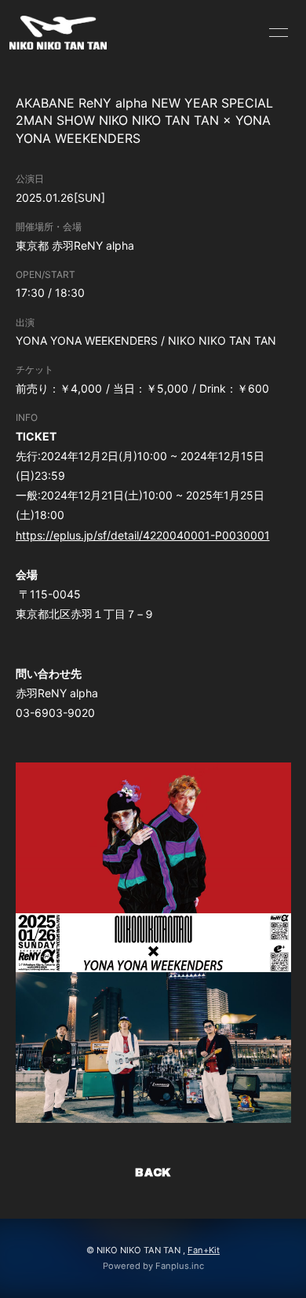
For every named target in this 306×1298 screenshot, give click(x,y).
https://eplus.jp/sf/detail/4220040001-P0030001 (143, 535)
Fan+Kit (204, 1250)
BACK (153, 1173)
